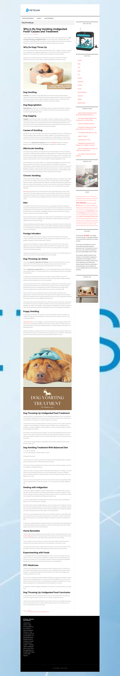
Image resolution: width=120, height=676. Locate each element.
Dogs (30, 610)
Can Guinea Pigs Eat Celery (91, 200)
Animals (80, 60)
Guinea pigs (82, 213)
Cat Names (81, 202)
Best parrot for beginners (82, 198)
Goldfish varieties (84, 211)
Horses (79, 88)
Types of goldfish (82, 220)
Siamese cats (94, 216)
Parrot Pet (80, 96)
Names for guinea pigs (90, 214)
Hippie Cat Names (82, 136)
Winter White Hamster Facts (81, 225)
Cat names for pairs (90, 203)
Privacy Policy (64, 668)
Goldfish (80, 78)
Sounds (92, 218)
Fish (79, 74)
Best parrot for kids (90, 198)
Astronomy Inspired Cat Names (86, 123)
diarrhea (54, 142)
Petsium (58, 668)
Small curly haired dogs (80, 218)
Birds (79, 64)
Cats (79, 67)
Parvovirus (26, 191)
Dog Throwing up (31, 611)
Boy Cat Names (84, 200)
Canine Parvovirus (27, 322)
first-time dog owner (28, 536)
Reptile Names (81, 103)
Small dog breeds (88, 218)
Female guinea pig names (87, 207)
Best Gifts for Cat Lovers (87, 196)
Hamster (80, 85)
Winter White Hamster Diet (91, 223)
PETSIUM (86, 235)
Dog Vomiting (38, 611)
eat (93, 205)
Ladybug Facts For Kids (84, 139)
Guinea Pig (80, 81)
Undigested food (45, 611)
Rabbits (80, 99)
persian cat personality (85, 216)
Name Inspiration (82, 92)
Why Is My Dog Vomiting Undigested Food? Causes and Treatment (45, 30)
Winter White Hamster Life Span (92, 225)
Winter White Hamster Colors (81, 223)
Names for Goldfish (82, 214)
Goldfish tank (78, 211)
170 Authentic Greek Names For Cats (87, 132)
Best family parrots (79, 196)
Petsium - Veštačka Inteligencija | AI (60, 10)
